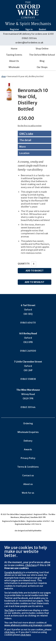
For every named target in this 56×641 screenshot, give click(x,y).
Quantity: (24, 263)
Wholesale (14, 67)
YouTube (9, 610)
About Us (14, 61)
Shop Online (42, 48)
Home (14, 48)
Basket (42, 29)
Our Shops (42, 67)
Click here (31, 565)
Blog (42, 61)
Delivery (28, 440)
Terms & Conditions (28, 466)
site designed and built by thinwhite (28, 531)
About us (28, 484)
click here (9, 632)
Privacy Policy (28, 458)
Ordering (28, 423)
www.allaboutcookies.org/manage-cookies (28, 625)
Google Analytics (13, 572)
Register (14, 29)
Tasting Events (14, 54)
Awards (28, 449)
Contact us (28, 475)
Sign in (29, 29)
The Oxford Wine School (42, 54)
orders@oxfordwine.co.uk (29, 42)
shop (3, 76)
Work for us (28, 492)
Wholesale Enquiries (28, 432)
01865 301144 (29, 38)
